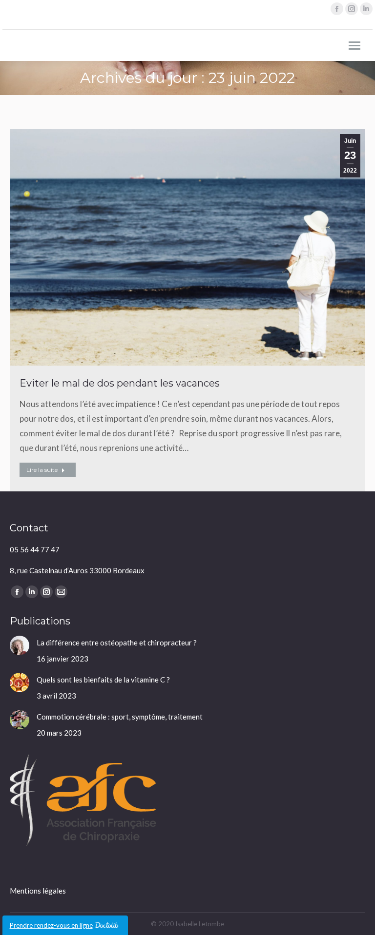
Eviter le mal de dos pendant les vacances (120, 383)
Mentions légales (38, 890)
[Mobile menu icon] (354, 45)
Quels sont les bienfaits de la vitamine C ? (103, 679)
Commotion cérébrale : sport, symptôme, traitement (120, 716)
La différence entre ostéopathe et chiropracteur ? (117, 642)
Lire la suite (42, 469)
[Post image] (19, 645)
